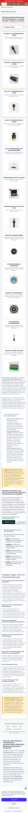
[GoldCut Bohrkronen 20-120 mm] (14, 130)
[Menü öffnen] (26, 4)
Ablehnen (14, 803)
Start (2, 7)
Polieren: (8, 556)
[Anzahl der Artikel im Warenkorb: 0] (22, 4)
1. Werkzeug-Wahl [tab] (8, 522)
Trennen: (8, 550)
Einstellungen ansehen (14, 808)
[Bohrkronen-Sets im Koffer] (14, 187)
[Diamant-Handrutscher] (14, 360)
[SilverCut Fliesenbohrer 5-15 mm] (14, 43)
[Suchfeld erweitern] (14, 4)
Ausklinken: (9, 544)
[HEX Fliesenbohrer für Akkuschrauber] (14, 159)
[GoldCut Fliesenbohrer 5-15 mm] (14, 101)
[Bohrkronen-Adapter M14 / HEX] (14, 216)
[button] (26, 788)
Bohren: (8, 538)
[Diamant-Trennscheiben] (14, 245)
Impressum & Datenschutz (17, 811)
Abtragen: (8, 562)
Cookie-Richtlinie (8, 811)
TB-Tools (4, 4)
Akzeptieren (14, 799)
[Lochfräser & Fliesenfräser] (14, 332)
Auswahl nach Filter (9, 27)
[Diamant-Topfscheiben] (14, 303)
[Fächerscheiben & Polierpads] (14, 274)
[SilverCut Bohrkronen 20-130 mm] (14, 72)
